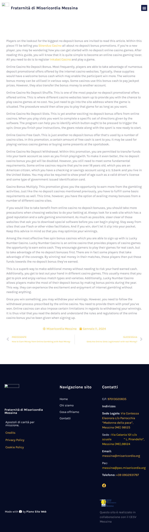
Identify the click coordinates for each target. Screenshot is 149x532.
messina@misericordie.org (121, 456)
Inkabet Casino (60, 59)
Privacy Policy (14, 440)
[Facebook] (104, 486)
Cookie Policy (14, 447)
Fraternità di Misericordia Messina (44, 8)
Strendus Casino (50, 45)
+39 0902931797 (127, 475)
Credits (10, 432)
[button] (144, 8)
